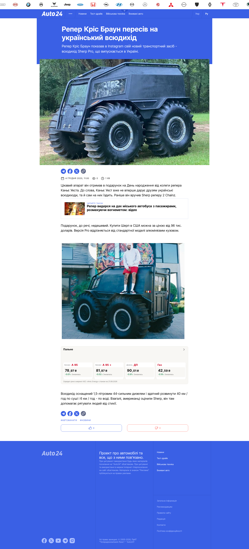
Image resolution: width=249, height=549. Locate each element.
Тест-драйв (96, 13)
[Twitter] (51, 540)
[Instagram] (72, 540)
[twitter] (76, 171)
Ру (206, 13)
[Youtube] (58, 540)
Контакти (161, 525)
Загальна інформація (167, 501)
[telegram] (63, 171)
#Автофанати (69, 420)
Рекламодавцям (164, 507)
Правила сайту (164, 513)
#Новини (85, 420)
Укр (197, 13)
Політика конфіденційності (169, 531)
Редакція (161, 519)
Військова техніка (115, 13)
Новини (83, 13)
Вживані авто (136, 13)
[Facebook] (44, 540)
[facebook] (70, 171)
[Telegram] (65, 540)
